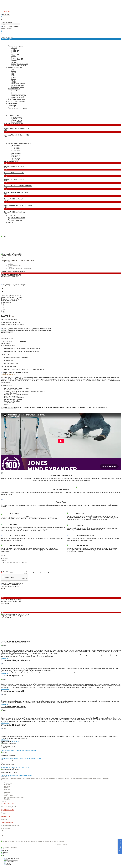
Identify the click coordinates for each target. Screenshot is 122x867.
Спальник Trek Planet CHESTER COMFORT (18, 205)
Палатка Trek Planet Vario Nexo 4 (15, 212)
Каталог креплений (15, 67)
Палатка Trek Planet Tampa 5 (13, 199)
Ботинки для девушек (18, 95)
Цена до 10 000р (16, 117)
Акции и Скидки (8, 10)
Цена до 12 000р (16, 119)
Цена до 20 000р (16, 122)
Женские (14, 62)
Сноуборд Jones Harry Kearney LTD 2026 (14, 616)
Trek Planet (15, 160)
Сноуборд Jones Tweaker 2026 (11, 255)
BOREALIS (15, 54)
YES (12, 69)
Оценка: (3, 560)
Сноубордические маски (17, 99)
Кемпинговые (15, 155)
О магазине (7, 2)
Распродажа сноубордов (19, 64)
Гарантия (7, 8)
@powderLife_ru (7, 816)
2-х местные (15, 145)
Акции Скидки (8, 795)
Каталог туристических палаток (19, 143)
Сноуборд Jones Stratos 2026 (10, 586)
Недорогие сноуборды (18, 65)
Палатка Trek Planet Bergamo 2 (14, 166)
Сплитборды (12, 106)
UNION (13, 71)
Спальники (12, 215)
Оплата (6, 7)
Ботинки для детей (17, 97)
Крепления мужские (18, 83)
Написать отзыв (15, 296)
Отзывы (7, 794)
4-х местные (15, 148)
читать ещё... (5, 658)
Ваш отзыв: (4, 571)
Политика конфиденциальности (14, 797)
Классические (16, 153)
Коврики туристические (16, 218)
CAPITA (14, 57)
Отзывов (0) (11, 374)
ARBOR (14, 48)
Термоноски (12, 103)
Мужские (14, 60)
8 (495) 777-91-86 (13, 26)
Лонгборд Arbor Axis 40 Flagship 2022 (16, 128)
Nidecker (14, 77)
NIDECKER (15, 51)
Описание (4, 374)
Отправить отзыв (5, 581)
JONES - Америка (17, 297)
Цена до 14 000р (16, 120)
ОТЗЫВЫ (7, 12)
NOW (13, 75)
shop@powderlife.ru (8, 822)
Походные (14, 156)
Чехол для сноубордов (16, 101)
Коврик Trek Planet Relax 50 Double (16, 192)
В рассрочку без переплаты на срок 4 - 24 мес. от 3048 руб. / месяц (12, 323)
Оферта (7, 799)
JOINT (13, 56)
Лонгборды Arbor (14, 115)
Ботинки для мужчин (18, 94)
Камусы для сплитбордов (17, 108)
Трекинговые (15, 158)
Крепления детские (17, 87)
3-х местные (15, 147)
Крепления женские (18, 85)
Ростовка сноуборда (6, 302)
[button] (120, 846)
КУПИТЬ (23, 341)
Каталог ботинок (14, 89)
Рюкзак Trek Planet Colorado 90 (14, 179)
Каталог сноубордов (15, 46)
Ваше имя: (4, 559)
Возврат (7, 789)
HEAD (13, 52)
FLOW (13, 80)
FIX (12, 74)
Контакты (7, 4)
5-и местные (15, 150)
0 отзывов (5, 296)
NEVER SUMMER (17, 59)
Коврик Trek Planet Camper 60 (14, 173)
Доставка (7, 5)
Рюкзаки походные (15, 220)
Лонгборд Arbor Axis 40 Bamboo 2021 (16, 135)
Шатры (10, 222)
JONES (13, 49)
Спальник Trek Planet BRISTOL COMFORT (18, 186)
